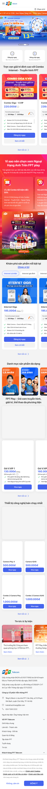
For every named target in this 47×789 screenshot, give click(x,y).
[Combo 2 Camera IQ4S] (35, 584)
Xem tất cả (22, 150)
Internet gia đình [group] (28, 273)
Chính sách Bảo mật (35, 774)
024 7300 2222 (11, 709)
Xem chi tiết (19, 141)
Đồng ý (33, 783)
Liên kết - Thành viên (9, 727)
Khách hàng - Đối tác (10, 731)
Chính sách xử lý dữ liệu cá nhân (15, 774)
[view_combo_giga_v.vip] (19, 86)
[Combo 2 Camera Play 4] (12, 584)
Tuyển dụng (6, 743)
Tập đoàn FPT (7, 739)
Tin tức (4, 747)
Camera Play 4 (9, 562)
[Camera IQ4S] (35, 550)
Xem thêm (8, 652)
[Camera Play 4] (12, 550)
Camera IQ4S (31, 562)
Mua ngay (18, 487)
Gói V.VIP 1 (9, 468)
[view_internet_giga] (19, 291)
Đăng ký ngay (19, 135)
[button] (19, 44)
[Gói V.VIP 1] (18, 453)
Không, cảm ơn (12, 783)
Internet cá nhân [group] (10, 273)
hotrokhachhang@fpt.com (15, 705)
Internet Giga (10, 307)
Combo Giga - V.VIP (13, 103)
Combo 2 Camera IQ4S (35, 596)
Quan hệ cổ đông (8, 735)
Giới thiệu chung (8, 723)
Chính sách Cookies (33, 771)
